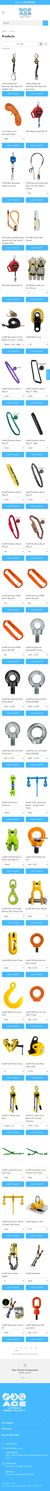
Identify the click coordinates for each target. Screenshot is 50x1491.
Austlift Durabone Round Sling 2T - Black (35, 442)
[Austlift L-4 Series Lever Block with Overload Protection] (37, 1099)
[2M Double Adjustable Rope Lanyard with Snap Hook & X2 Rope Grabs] (13, 221)
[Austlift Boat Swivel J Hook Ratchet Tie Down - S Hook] (13, 320)
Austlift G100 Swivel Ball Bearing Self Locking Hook (12, 910)
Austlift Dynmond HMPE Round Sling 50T (35, 597)
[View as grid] (41, 44)
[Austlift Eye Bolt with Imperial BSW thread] (37, 630)
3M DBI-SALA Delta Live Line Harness (35, 286)
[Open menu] (3, 12)
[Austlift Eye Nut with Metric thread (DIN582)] (37, 734)
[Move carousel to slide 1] (22, 1377)
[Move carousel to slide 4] (27, 1377)
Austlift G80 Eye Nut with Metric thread (36, 1013)
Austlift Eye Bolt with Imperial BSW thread (34, 648)
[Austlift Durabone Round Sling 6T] (37, 527)
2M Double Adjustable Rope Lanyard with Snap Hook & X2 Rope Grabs (13, 240)
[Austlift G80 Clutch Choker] (13, 943)
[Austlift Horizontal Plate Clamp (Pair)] (37, 1047)
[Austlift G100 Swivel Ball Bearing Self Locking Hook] (13, 892)
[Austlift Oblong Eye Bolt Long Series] (37, 1308)
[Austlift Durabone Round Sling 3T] (13, 475)
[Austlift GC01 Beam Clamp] (13, 1047)
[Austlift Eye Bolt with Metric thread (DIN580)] (37, 682)
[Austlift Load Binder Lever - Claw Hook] (13, 1153)
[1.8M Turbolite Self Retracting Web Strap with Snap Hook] (37, 67)
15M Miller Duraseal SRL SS (36, 131)
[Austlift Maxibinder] (37, 1256)
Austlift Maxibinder (33, 1273)
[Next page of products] (36, 1348)
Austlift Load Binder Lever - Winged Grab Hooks (36, 1171)
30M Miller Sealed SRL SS (12, 285)
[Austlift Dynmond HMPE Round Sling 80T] (13, 630)
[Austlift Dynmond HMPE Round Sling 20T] (13, 579)
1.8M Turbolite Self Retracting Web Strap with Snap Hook (36, 86)
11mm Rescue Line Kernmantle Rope (9, 132)
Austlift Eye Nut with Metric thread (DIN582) (36, 752)
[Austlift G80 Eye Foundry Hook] (13, 995)
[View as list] (45, 44)
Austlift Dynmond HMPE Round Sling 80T (11, 648)
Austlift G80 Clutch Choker (12, 960)
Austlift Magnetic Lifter (34, 1221)
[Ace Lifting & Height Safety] (25, 12)
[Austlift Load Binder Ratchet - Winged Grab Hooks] (13, 1205)
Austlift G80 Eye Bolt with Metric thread (36, 961)
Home (4, 31)
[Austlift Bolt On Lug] (37, 320)
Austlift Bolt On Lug (33, 337)
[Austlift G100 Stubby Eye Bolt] (37, 840)
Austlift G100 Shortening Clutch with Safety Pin (11, 858)
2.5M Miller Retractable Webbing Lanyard (11, 184)
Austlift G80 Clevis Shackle (36, 908)
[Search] (45, 23)
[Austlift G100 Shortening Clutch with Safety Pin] (13, 840)
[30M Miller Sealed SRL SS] (13, 268)
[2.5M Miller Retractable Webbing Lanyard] (13, 166)
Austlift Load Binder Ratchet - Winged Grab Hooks (12, 1223)
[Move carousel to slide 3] (25, 1377)
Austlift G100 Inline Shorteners (9, 804)
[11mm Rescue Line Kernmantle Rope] (13, 114)
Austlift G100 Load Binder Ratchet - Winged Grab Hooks (36, 805)
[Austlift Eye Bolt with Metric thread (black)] (13, 682)
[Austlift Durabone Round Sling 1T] (13, 372)
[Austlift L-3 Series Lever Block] (13, 1099)
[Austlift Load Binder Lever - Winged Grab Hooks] (37, 1153)
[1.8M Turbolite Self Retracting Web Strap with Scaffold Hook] (13, 67)
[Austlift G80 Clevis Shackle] (37, 892)
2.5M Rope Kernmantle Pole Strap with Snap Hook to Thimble (37, 186)
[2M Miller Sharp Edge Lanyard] (37, 221)
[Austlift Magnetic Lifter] (37, 1205)
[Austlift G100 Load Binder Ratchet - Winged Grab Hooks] (37, 786)
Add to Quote (13, 94)
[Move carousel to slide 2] (24, 1377)
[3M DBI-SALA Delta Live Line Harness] (37, 268)
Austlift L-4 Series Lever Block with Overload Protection (35, 1118)
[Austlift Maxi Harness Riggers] (13, 1256)
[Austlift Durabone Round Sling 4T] (37, 475)
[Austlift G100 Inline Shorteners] (13, 786)
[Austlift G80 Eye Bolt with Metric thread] (37, 943)
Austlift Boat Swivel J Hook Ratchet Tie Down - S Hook (12, 338)
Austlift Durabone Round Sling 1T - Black (35, 390)
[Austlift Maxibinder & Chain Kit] (13, 1308)
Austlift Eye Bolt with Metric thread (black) (12, 700)
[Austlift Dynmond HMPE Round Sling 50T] (37, 579)
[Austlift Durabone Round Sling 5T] (13, 527)
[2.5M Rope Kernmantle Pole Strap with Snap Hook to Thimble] (37, 166)
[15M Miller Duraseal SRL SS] (37, 114)
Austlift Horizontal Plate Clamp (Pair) (35, 1065)
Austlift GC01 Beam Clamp (12, 1063)
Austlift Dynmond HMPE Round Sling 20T (11, 597)
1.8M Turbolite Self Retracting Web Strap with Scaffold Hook (12, 86)
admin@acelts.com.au (14, 1448)
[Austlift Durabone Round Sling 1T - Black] (37, 372)
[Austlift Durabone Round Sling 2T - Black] (37, 424)
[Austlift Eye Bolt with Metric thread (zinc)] (13, 734)
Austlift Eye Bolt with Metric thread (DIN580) (36, 700)
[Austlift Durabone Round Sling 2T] (13, 424)
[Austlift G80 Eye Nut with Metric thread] (37, 995)
